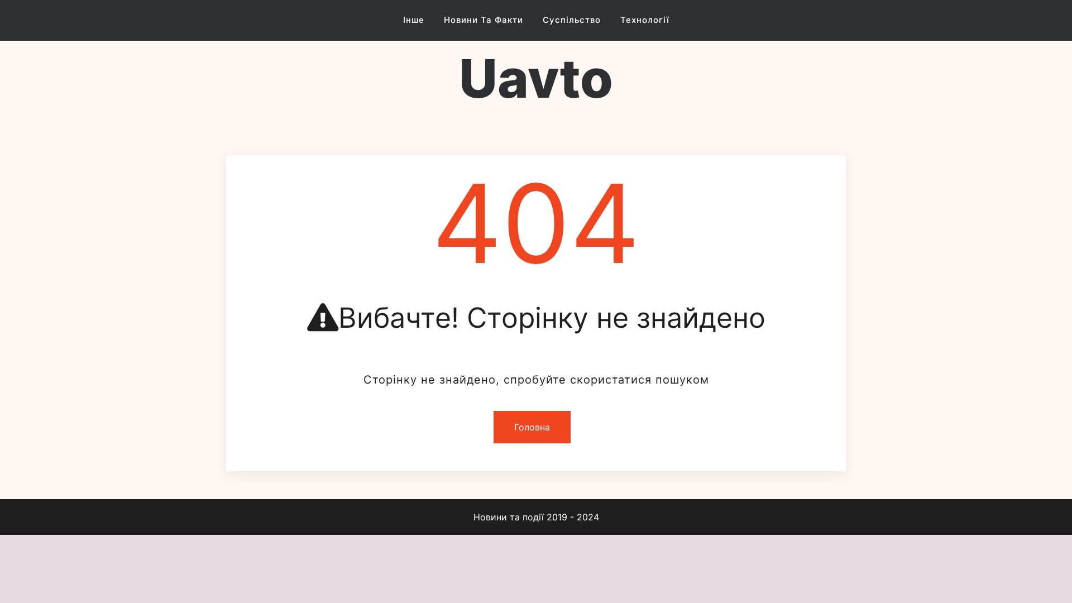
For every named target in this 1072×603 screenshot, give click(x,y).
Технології (644, 20)
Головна (532, 427)
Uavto (536, 78)
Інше (413, 20)
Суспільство (572, 20)
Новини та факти (483, 20)
